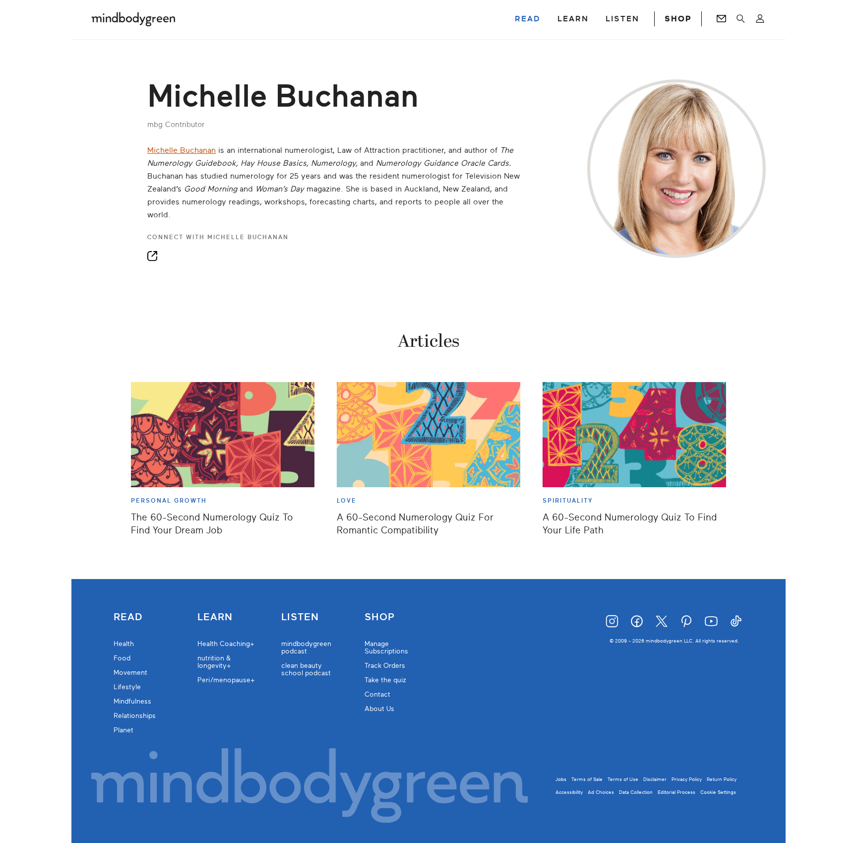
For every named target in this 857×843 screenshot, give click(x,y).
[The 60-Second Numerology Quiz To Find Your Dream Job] (222, 434)
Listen (300, 617)
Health (124, 644)
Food (122, 658)
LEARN (573, 18)
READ (528, 18)
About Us (379, 709)
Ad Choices (601, 792)
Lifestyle (127, 687)
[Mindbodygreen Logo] (133, 19)
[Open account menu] (760, 18)
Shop (380, 617)
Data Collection (636, 792)
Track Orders (385, 665)
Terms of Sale (587, 779)
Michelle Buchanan (181, 150)
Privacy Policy (687, 779)
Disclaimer (655, 779)
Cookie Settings (718, 792)
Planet (123, 730)
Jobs (560, 779)
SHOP (678, 18)
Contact (377, 694)
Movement (130, 672)
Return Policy (721, 779)
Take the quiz (385, 680)
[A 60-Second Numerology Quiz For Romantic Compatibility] (428, 434)
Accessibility (569, 792)
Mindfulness (132, 701)
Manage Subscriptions (386, 647)
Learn (215, 617)
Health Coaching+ (225, 644)
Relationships (135, 715)
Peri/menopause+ (226, 680)
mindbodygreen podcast (306, 647)
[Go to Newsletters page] (721, 18)
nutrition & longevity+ (214, 661)
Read (128, 617)
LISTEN (622, 18)
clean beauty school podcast (306, 669)
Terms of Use (623, 779)
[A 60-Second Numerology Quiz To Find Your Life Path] (634, 434)
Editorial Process (676, 792)
